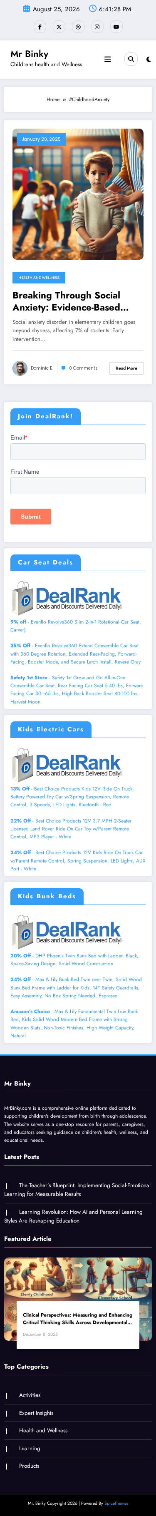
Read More (126, 368)
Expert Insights (36, 1413)
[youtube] (116, 26)
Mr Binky (29, 53)
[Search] (131, 59)
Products (29, 1466)
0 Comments (83, 368)
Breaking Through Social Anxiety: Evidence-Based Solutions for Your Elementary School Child (77, 301)
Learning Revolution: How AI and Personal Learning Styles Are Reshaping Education (73, 1216)
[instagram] (97, 26)
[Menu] (107, 59)
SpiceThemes (116, 1503)
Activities (29, 1395)
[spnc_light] (148, 59)
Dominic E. (42, 368)
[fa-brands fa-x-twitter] (59, 26)
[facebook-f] (40, 26)
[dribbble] (78, 26)
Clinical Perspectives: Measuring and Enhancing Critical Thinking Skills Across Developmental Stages (77, 1319)
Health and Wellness (38, 277)
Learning (29, 1448)
